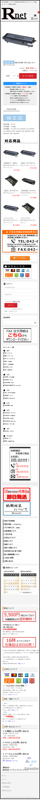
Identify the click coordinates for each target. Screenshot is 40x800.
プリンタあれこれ (13, 527)
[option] (20, 40)
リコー (15, 438)
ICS (15, 353)
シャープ (15, 395)
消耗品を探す (6, 783)
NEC (15, 361)
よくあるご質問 (13, 557)
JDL (15, 392)
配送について (13, 541)
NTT (15, 364)
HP (15, 358)
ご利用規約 (6, 787)
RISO (15, 441)
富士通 (15, 418)
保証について (13, 544)
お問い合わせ (13, 561)
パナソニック (15, 413)
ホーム (4, 776)
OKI (15, 370)
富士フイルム (15, 421)
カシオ (15, 377)
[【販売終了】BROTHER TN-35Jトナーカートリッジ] (11, 153)
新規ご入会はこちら (10, 311)
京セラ (15, 382)
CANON (15, 380)
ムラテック (15, 431)
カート (4, 779)
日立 (15, 415)
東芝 (15, 405)
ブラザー (15, 424)
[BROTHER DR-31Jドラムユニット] (11, 181)
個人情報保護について (13, 554)
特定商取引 (13, 551)
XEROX (15, 398)
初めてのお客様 (13, 521)
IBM (15, 356)
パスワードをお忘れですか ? (13, 309)
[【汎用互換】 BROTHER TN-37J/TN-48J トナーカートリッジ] (28, 181)
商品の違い (13, 524)
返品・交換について (13, 547)
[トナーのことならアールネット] (15, 18)
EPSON (15, 367)
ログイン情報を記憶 (13, 301)
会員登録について (13, 531)
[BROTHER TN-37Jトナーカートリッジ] (28, 153)
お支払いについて (13, 537)
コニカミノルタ (15, 385)
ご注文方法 (13, 534)
